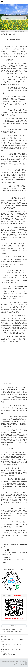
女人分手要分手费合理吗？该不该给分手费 (12, 639)
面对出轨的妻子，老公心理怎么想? (15, 631)
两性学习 (17, 31)
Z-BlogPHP (12, 664)
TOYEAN (22, 664)
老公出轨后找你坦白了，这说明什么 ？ (16, 629)
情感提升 (11, 31)
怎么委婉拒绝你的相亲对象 (8, 654)
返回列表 (13, 626)
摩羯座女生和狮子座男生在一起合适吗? (11, 649)
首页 (7, 31)
